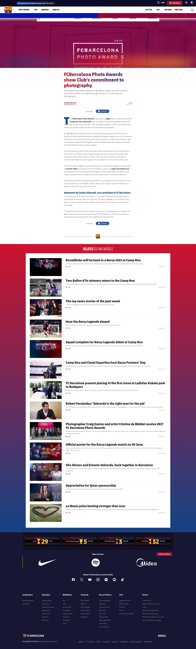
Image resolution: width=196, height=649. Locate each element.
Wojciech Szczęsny (28, 600)
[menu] (192, 2)
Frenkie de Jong (67, 613)
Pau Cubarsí (45, 604)
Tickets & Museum (23, 10)
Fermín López (67, 607)
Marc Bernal (66, 620)
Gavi (64, 600)
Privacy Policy (90, 641)
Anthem (121, 610)
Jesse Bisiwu (84, 617)
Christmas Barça (104, 627)
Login (161, 2)
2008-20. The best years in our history (151, 605)
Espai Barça (168, 10)
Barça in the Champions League (151, 620)
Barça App (102, 610)
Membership (45, 10)
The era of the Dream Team (150, 610)
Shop (35, 10)
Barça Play (56, 10)
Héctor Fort (45, 620)
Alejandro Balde (46, 600)
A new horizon (146, 600)
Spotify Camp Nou (124, 600)
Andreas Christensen (48, 607)
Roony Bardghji (85, 607)
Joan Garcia (25, 604)
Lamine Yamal (85, 600)
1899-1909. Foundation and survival (153, 617)
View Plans (176, 3)
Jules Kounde (46, 613)
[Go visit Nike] (47, 562)
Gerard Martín (46, 610)
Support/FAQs (103, 617)
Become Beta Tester (105, 620)
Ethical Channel (123, 604)
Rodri (64, 623)
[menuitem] (191, 2)
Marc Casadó (67, 610)
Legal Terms (81, 641)
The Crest (122, 607)
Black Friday (102, 623)
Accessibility (106, 641)
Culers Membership (105, 600)
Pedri (64, 604)
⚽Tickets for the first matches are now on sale (36, 3)
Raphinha (84, 604)
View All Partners (164, 554)
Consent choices (148, 641)
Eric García (45, 617)
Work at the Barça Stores (126, 613)
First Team (148, 10)
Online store (102, 613)
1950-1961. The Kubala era (150, 613)
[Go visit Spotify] (96, 562)
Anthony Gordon (86, 610)
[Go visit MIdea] (146, 562)
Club (158, 10)
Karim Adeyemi (85, 613)
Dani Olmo (66, 617)
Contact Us (115, 641)
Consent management (135, 641)
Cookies (99, 641)
